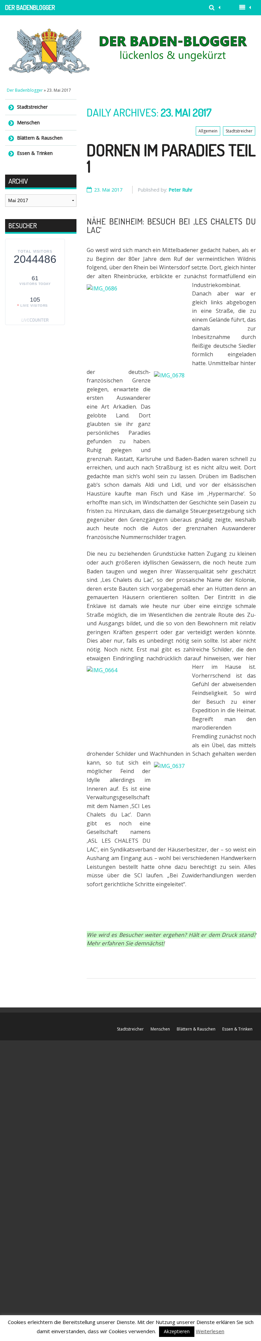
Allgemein (208, 131)
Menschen (28, 122)
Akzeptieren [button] (177, 1331)
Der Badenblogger (30, 7)
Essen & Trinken (35, 153)
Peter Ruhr (180, 189)
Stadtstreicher (239, 131)
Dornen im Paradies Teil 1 (171, 158)
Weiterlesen (210, 1331)
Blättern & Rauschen (40, 138)
